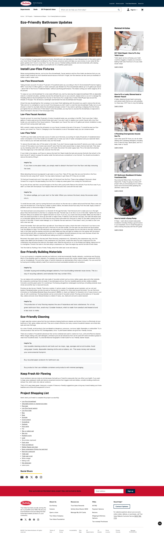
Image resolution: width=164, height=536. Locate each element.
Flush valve (25, 442)
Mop (23, 413)
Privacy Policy (61, 531)
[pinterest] (36, 477)
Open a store (53, 512)
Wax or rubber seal (28, 431)
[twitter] (31, 477)
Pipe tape (25, 406)
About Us (141, 3)
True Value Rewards (131, 3)
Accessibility (73, 530)
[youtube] (21, 520)
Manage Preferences (133, 531)
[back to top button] (160, 523)
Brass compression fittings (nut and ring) (35, 449)
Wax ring (24, 433)
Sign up (130, 491)
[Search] (119, 10)
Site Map (80, 531)
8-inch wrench (26, 419)
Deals (35, 9)
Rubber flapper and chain (30, 447)
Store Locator (120, 3)
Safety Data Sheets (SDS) (79, 509)
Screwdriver (25, 422)
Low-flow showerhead (29, 401)
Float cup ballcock (27, 444)
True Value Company (56, 516)
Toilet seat (25, 454)
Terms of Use (52, 531)
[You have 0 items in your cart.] (142, 9)
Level (23, 438)
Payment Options (98, 509)
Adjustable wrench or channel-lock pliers (34, 404)
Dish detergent (26, 463)
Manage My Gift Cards (78, 512)
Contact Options (122, 506)
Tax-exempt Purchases (100, 521)
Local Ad (111, 3)
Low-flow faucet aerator (29, 408)
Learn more (118, 67)
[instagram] (41, 477)
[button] (132, 9)
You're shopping (37, 3)
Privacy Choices (118, 531)
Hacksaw (24, 424)
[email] (21, 477)
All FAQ (94, 505)
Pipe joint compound (28, 451)
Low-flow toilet (27, 410)
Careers (52, 509)
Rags (23, 415)
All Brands (100, 531)
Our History (53, 505)
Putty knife (25, 426)
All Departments (90, 531)
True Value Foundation (57, 519)
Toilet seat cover (27, 456)
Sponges (24, 417)
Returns (94, 512)
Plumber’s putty (27, 435)
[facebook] (27, 477)
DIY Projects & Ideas (48, 9)
